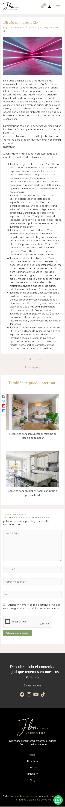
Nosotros (32, 761)
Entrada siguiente (32, 367)
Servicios (32, 767)
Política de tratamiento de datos (33, 799)
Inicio (32, 754)
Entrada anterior (33, 359)
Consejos (32, 27)
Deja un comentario (14, 27)
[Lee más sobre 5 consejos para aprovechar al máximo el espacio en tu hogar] (32, 411)
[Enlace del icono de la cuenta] (49, 6)
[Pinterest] (3, 406)
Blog (32, 780)
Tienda (31, 774)
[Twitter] (3, 401)
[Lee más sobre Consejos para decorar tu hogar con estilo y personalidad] (32, 468)
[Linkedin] (3, 410)
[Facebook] (3, 396)
